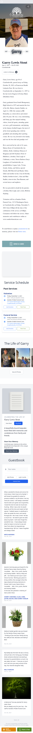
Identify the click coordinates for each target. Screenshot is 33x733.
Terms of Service (21, 725)
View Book (9, 423)
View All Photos (16, 372)
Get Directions (9, 307)
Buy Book (18, 423)
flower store (22, 231)
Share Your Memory (11, 451)
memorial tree (23, 229)
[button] (16, 553)
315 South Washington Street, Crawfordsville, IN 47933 (16, 302)
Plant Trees (23, 307)
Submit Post (16, 481)
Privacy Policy (11, 725)
